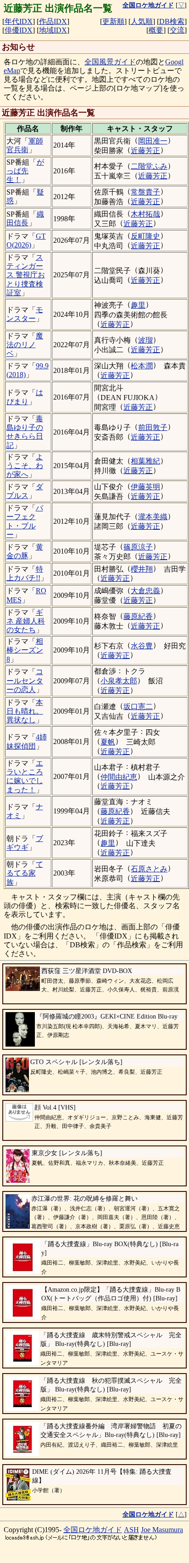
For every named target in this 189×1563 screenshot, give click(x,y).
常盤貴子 (145, 192)
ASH (131, 1530)
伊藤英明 (145, 487)
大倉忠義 (145, 591)
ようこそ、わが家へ (24, 465)
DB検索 (171, 21)
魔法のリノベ (24, 344)
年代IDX (19, 21)
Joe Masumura (162, 1530)
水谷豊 (142, 646)
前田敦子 (152, 427)
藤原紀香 (138, 616)
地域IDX (53, 30)
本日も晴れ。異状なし (24, 711)
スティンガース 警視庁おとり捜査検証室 (25, 275)
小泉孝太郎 (118, 681)
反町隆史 (145, 236)
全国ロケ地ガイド (92, 1530)
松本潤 (142, 366)
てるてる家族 (24, 873)
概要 (156, 30)
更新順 (113, 21)
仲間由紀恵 (118, 777)
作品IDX (53, 21)
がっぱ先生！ (25, 170)
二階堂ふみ (149, 166)
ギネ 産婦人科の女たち (25, 621)
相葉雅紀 (145, 461)
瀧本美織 (152, 517)
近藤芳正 (145, 151)
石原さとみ (149, 869)
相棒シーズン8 (24, 650)
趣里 (138, 305)
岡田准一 (152, 141)
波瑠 (145, 340)
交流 (177, 30)
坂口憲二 (138, 706)
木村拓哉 (145, 214)
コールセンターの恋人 (24, 680)
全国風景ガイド (110, 62)
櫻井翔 (142, 569)
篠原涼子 (138, 547)
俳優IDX (19, 30)
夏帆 (107, 742)
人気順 (142, 21)
